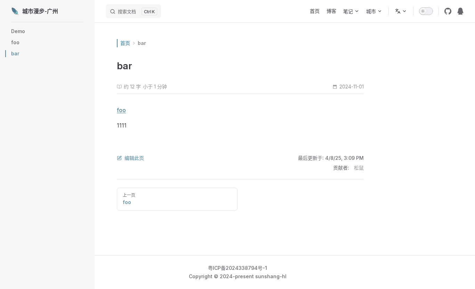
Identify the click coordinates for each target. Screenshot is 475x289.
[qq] (460, 11)
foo (121, 110)
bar (142, 43)
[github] (448, 11)
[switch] (426, 11)
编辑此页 (134, 158)
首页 (125, 43)
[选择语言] (401, 11)
